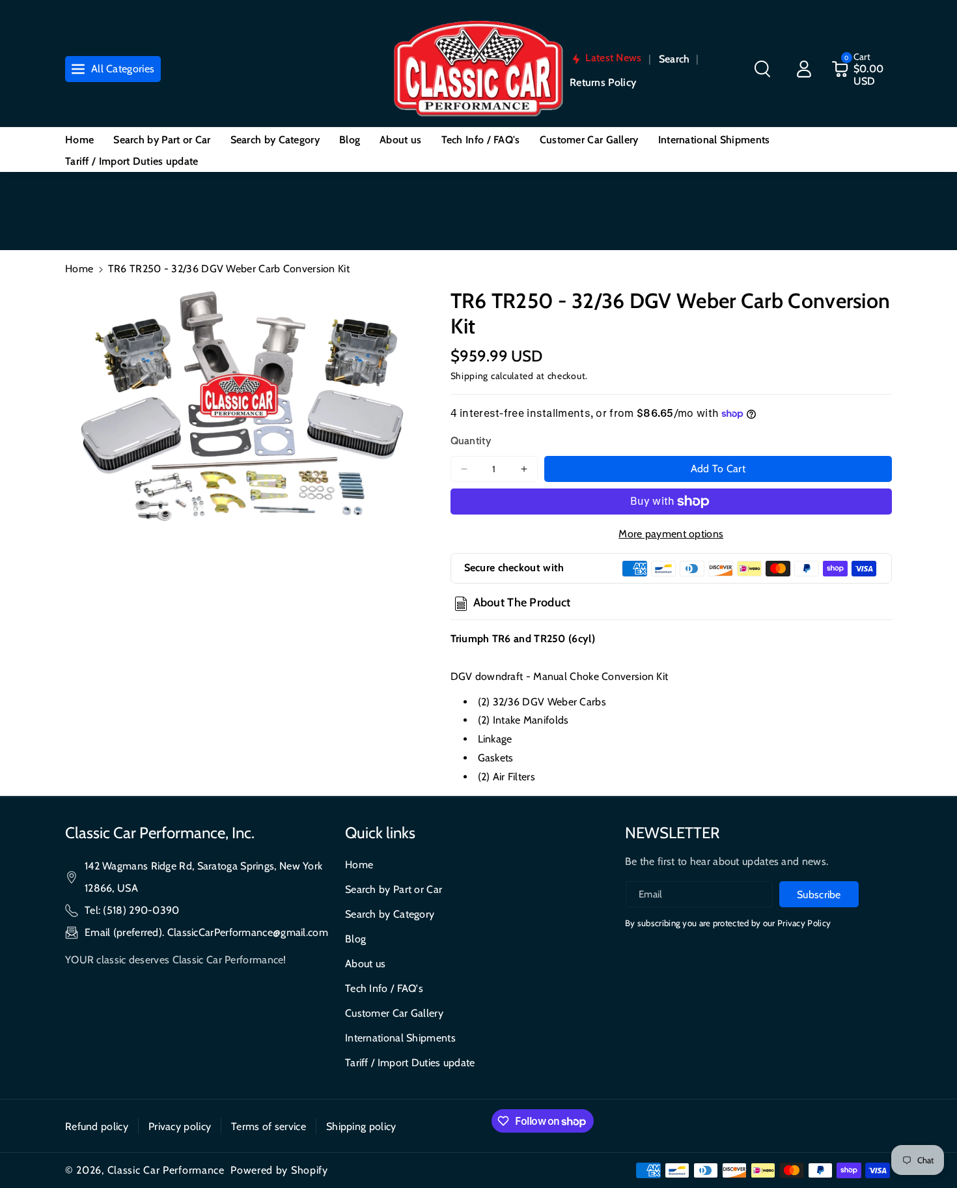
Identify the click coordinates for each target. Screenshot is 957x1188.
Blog (355, 939)
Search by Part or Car (393, 889)
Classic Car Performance (166, 1170)
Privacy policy (179, 1126)
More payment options (670, 534)
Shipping (470, 376)
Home (79, 268)
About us (365, 963)
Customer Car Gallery (394, 1013)
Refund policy (96, 1126)
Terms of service (268, 1126)
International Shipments (400, 1038)
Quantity (471, 440)
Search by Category (389, 914)
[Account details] (804, 69)
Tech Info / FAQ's (384, 988)
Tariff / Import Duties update (410, 1062)
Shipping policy (361, 1126)
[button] (762, 69)
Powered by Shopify (279, 1170)
